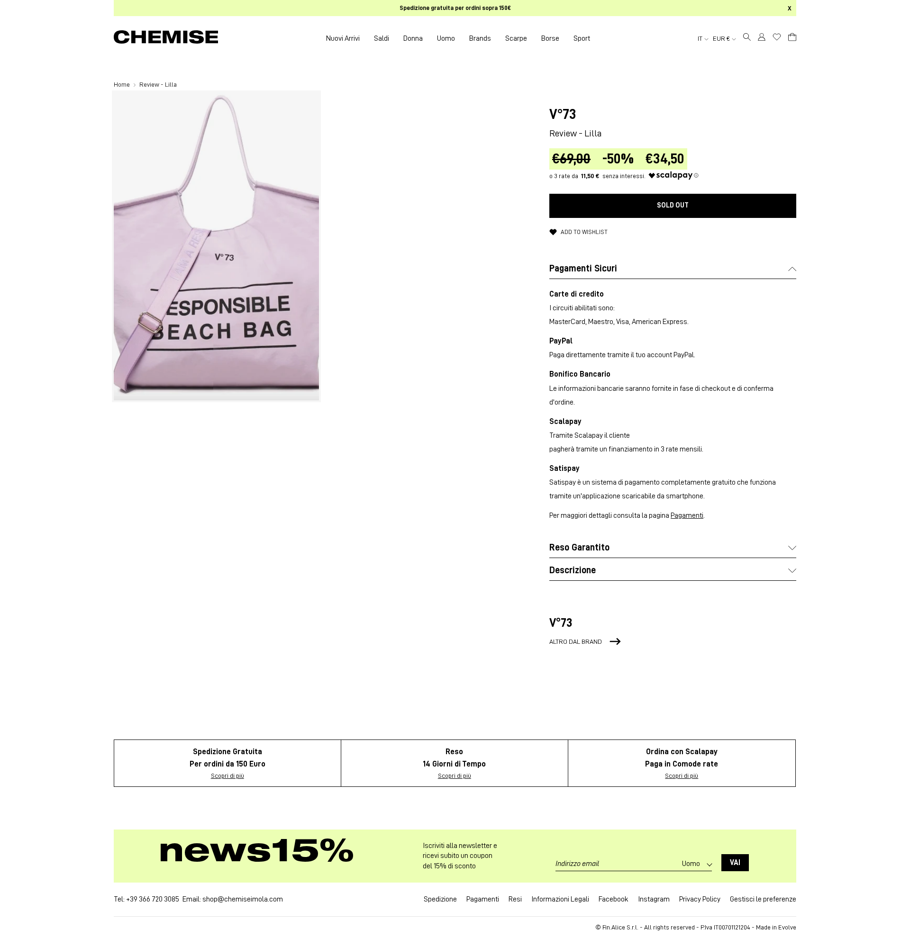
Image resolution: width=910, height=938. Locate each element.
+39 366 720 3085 (152, 899)
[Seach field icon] (747, 38)
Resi (515, 899)
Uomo (446, 38)
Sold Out (673, 205)
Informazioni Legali (560, 899)
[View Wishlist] (777, 37)
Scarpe (516, 38)
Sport (581, 38)
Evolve (787, 927)
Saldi (381, 38)
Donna (413, 38)
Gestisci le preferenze (763, 899)
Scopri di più (227, 775)
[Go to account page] (761, 38)
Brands (480, 38)
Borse (550, 38)
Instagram (654, 899)
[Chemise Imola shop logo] (166, 38)
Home (122, 84)
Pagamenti (687, 515)
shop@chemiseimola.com (242, 899)
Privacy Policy (699, 899)
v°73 (562, 114)
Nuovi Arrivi (343, 38)
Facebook (613, 899)
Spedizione (440, 899)
